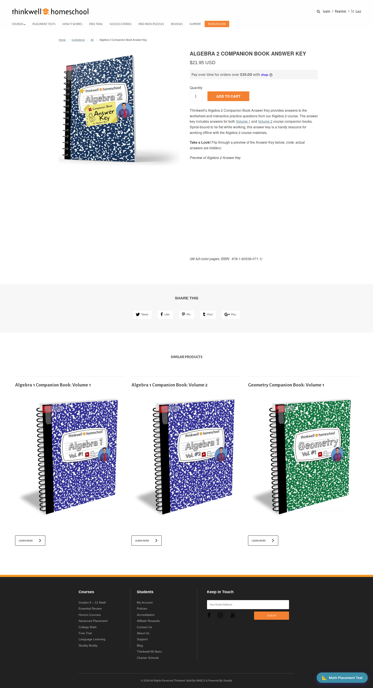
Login (326, 11)
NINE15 (200, 680)
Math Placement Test (342, 677)
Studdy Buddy (88, 645)
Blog (140, 645)
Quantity (196, 87)
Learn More (26, 540)
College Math (88, 627)
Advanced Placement (93, 621)
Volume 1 (243, 121)
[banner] (50, 11)
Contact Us (144, 627)
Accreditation (146, 614)
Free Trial (85, 633)
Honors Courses (90, 614)
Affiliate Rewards (148, 621)
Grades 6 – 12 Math (92, 602)
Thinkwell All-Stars (149, 651)
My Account (145, 602)
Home (62, 39)
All (92, 39)
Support (142, 639)
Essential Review (90, 608)
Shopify (227, 680)
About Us (143, 633)
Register (340, 11)
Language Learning (92, 639)
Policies (142, 608)
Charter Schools (148, 657)
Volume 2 (265, 121)
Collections (78, 39)
